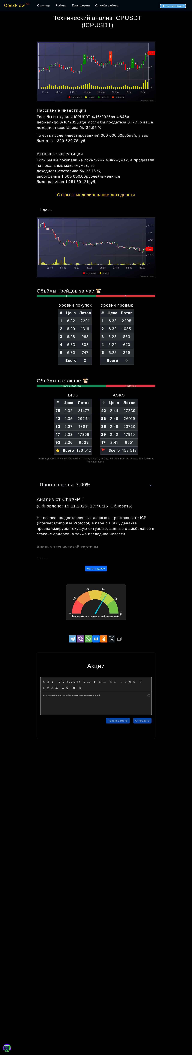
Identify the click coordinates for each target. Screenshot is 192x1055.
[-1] (111, 682)
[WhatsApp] (88, 638)
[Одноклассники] (103, 638)
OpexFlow (14, 5)
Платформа (81, 5)
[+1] (115, 682)
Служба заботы (107, 5)
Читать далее (96, 568)
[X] (111, 638)
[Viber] (80, 638)
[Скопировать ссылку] (119, 638)
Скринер (43, 5)
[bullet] (104, 682)
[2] (63, 682)
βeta (28, 4)
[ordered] (100, 682)
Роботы (61, 5)
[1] (59, 682)
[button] (73, 682)
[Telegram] (72, 638)
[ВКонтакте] (96, 638)
